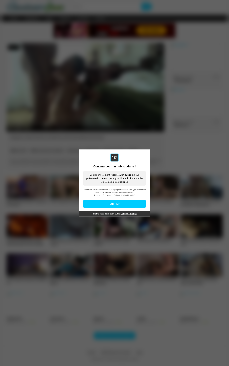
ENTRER (114, 203)
